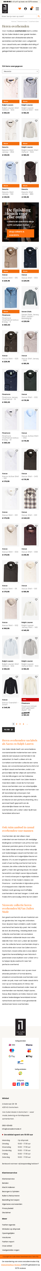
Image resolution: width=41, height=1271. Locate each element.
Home (13, 21)
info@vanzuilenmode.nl (11, 1129)
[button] (37, 8)
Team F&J (35, 1256)
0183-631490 (7, 1125)
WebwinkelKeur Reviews (11, 1265)
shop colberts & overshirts (16, 233)
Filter (7, 729)
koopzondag (26, 1163)
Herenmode (22, 21)
